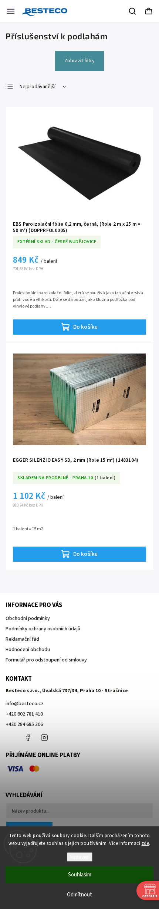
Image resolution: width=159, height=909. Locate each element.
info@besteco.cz (25, 703)
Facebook (27, 737)
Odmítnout (79, 895)
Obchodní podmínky (28, 618)
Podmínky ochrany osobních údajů (43, 629)
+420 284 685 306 (24, 724)
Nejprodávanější (37, 86)
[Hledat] (133, 11)
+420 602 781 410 (24, 714)
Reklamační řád (22, 639)
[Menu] (10, 11)
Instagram (44, 737)
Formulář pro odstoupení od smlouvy (46, 660)
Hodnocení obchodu (28, 649)
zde (145, 843)
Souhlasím (79, 875)
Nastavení (79, 856)
